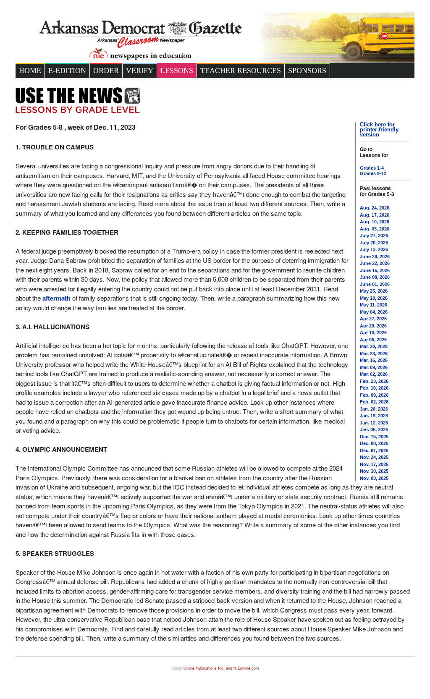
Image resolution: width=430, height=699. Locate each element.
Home (30, 70)
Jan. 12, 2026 (374, 422)
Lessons (176, 70)
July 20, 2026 (374, 242)
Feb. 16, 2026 (374, 387)
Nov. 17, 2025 (374, 464)
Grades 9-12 (373, 173)
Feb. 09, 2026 (374, 395)
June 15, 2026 (375, 270)
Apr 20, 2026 (373, 325)
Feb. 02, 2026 (374, 401)
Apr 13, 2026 (373, 332)
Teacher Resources (240, 70)
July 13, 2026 (374, 249)
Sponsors (307, 70)
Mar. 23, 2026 (374, 353)
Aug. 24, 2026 (374, 207)
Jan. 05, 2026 (374, 429)
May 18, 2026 (374, 298)
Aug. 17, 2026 (374, 214)
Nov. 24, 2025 (374, 457)
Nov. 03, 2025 (374, 478)
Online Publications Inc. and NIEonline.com (221, 668)
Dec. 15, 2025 (374, 436)
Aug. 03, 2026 (374, 228)
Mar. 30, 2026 (374, 346)
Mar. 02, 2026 (374, 374)
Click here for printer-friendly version (379, 129)
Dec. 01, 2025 (374, 450)
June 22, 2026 (375, 263)
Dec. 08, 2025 (374, 443)
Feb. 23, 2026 (374, 381)
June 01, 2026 (375, 284)
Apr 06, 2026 (373, 339)
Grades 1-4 (372, 167)
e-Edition (67, 70)
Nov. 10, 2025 (374, 471)
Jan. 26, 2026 (374, 408)
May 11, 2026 (373, 304)
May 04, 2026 (374, 311)
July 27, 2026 (374, 235)
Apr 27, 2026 (373, 318)
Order (106, 70)
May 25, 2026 (374, 290)
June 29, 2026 (375, 256)
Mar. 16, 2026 (374, 360)
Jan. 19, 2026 (374, 415)
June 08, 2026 (375, 277)
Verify (139, 70)
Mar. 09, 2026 (374, 367)
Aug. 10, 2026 (374, 221)
